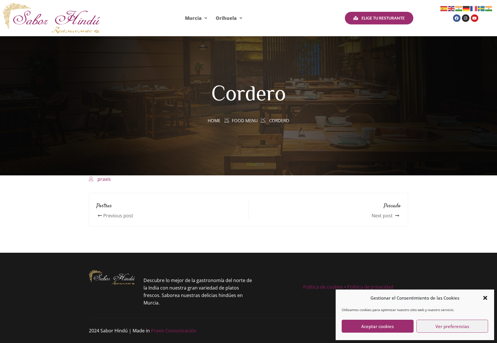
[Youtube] (474, 18)
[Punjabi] (489, 8)
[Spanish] (444, 8)
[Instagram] (465, 18)
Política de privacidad (370, 287)
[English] (451, 8)
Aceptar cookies (377, 326)
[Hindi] (459, 8)
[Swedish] (481, 8)
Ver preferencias (452, 326)
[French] (474, 8)
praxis (104, 179)
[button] (485, 298)
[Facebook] (456, 18)
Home (214, 120)
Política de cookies (323, 287)
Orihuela (226, 18)
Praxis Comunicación (173, 330)
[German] (466, 8)
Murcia (193, 18)
